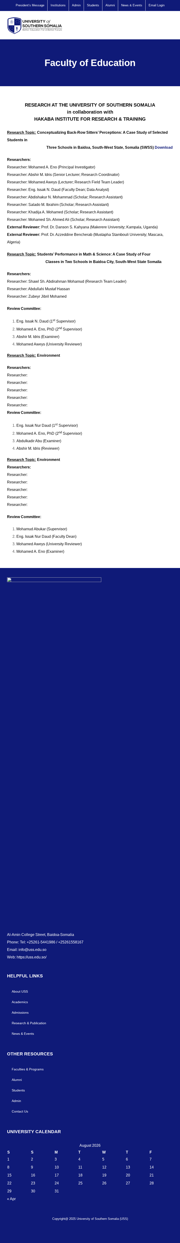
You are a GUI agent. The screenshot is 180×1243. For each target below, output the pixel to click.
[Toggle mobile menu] (171, 24)
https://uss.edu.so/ (31, 957)
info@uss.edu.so (32, 950)
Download (163, 147)
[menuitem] (30, 5)
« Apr (11, 1199)
